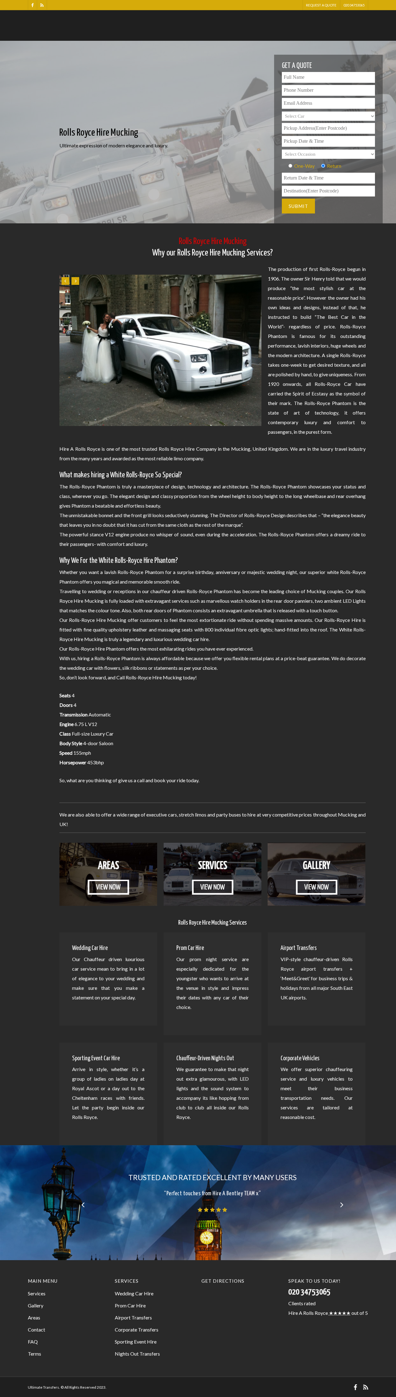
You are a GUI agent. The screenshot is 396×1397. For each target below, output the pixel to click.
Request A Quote (321, 5)
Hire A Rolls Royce (308, 1313)
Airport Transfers (133, 1317)
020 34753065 (353, 5)
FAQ (33, 1341)
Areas (34, 1317)
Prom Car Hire (130, 1305)
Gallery (35, 1305)
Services (36, 1293)
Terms (34, 1354)
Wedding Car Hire (134, 1293)
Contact (36, 1329)
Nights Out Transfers (137, 1354)
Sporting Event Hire (136, 1341)
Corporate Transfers (136, 1329)
